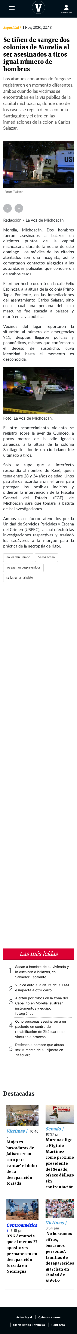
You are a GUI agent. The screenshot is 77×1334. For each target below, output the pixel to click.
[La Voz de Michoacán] (38, 6)
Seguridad (11, 28)
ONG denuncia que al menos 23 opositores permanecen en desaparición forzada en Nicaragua (21, 1254)
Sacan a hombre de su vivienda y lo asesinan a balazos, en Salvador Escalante (42, 972)
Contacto (58, 1324)
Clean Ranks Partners (29, 1324)
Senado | (55, 1128)
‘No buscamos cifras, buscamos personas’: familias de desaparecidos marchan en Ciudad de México (60, 1257)
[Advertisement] (38, 759)
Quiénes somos (49, 1317)
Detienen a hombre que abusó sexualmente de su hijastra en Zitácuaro (39, 1050)
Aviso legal (24, 1317)
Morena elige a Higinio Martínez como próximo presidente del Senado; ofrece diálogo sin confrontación (60, 1163)
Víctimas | (17, 1131)
